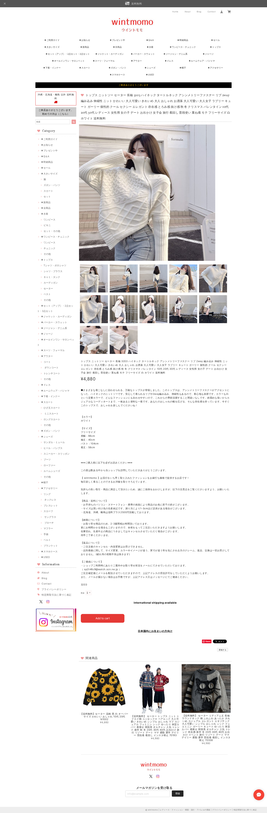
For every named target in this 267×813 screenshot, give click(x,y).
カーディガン (51, 282)
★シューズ (149, 67)
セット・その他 (52, 231)
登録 (177, 793)
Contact (212, 11)
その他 (47, 253)
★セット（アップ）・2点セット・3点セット (67, 54)
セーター (48, 288)
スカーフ (48, 511)
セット (47, 196)
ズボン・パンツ (52, 185)
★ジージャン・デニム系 (175, 54)
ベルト (47, 539)
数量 (83, 593)
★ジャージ (208, 54)
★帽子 (182, 67)
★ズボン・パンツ (117, 67)
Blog (199, 11)
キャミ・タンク (52, 277)
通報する (222, 650)
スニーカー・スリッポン (57, 453)
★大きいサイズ (52, 47)
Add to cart (103, 618)
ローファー (49, 465)
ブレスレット (51, 505)
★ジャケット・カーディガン (109, 54)
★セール (215, 40)
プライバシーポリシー (54, 589)
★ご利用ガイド (52, 40)
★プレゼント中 (117, 40)
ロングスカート (52, 419)
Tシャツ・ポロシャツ (55, 265)
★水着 (150, 47)
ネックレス (50, 499)
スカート (48, 190)
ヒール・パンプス (53, 448)
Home (175, 11)
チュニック (49, 248)
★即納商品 (182, 40)
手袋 (46, 534)
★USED (150, 74)
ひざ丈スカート (52, 407)
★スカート (84, 67)
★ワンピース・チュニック (182, 47)
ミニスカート (51, 413)
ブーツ (47, 459)
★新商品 (84, 47)
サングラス (50, 516)
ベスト (47, 294)
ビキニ (47, 225)
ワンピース (49, 219)
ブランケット (51, 545)
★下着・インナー (52, 67)
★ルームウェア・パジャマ (202, 60)
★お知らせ (84, 40)
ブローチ (49, 522)
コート (47, 361)
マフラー (48, 528)
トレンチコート (52, 373)
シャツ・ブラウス (53, 271)
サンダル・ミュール (54, 442)
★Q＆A (150, 40)
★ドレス (169, 60)
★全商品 (117, 47)
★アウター (136, 60)
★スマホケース (117, 74)
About (188, 11)
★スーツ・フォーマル (104, 60)
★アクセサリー (215, 67)
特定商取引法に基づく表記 (56, 594)
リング (47, 494)
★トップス (215, 47)
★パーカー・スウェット (143, 54)
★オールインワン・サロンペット (68, 60)
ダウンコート (51, 367)
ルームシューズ (52, 470)
